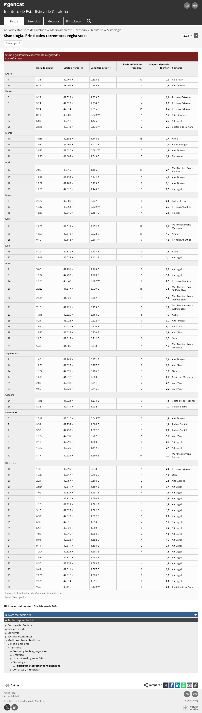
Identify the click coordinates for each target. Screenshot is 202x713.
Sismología (114, 30)
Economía (13, 632)
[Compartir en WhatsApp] (183, 685)
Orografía (18, 655)
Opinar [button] (14, 685)
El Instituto (73, 21)
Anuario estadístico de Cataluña (25, 30)
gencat (43, 5)
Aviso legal (10, 693)
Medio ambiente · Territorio (68, 30)
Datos (14, 21)
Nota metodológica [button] (19, 615)
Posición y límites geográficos (30, 651)
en (195, 5)
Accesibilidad (11, 696)
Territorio (97, 30)
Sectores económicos (19, 636)
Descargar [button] (11, 43)
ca (187, 5)
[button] (195, 685)
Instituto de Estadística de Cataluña (36, 11)
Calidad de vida (16, 629)
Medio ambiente (19, 644)
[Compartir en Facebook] (171, 685)
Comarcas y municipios (26, 669)
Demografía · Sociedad (20, 625)
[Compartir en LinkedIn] (177, 685)
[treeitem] (100, 625)
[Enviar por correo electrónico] (189, 685)
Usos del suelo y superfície (28, 658)
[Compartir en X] (165, 685)
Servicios (34, 21)
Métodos (54, 21)
